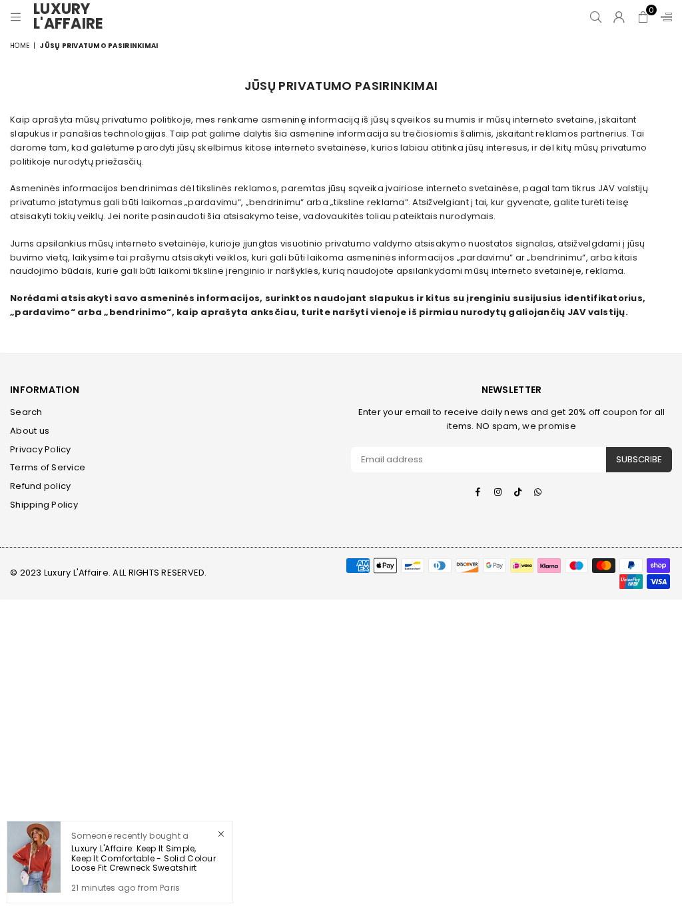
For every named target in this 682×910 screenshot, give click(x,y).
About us (29, 430)
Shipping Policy (44, 504)
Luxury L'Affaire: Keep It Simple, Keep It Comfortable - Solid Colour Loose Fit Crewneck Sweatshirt (143, 858)
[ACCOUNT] (619, 17)
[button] (643, 17)
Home (19, 46)
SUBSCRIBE (639, 459)
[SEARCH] (595, 17)
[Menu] (15, 17)
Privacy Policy (40, 449)
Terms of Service (47, 467)
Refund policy (40, 486)
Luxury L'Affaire (73, 16)
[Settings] (663, 17)
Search (26, 412)
